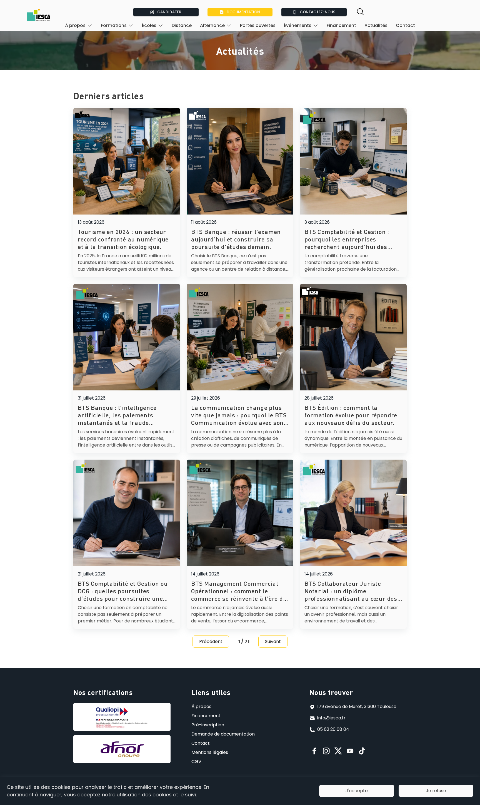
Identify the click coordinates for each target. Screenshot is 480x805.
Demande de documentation (223, 734)
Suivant (273, 641)
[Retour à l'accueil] (38, 15)
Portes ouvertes (258, 25)
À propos (201, 706)
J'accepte (357, 790)
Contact (405, 25)
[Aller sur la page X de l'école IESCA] (338, 750)
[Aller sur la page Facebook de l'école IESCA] (314, 751)
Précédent (210, 641)
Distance (182, 25)
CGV (196, 761)
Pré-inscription (207, 725)
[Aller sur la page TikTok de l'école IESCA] (362, 751)
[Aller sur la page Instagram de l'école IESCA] (326, 751)
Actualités (376, 25)
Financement (341, 25)
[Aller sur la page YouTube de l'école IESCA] (350, 751)
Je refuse (436, 790)
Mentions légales (209, 752)
